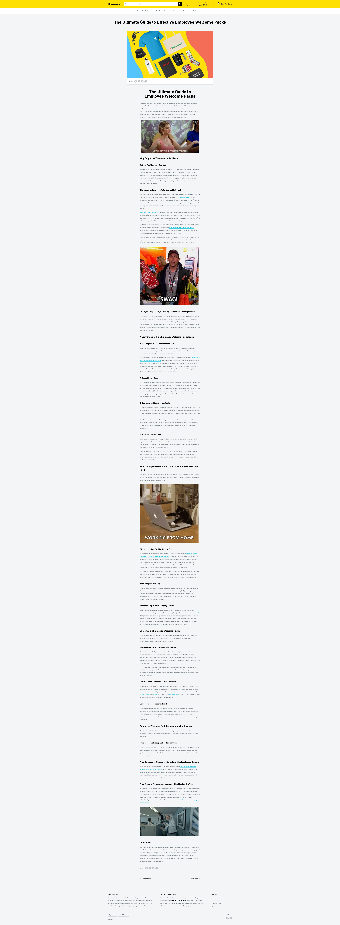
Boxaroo (185, 11)
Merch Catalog (173, 11)
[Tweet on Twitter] (142, 81)
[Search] (180, 4)
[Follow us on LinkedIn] (231, 918)
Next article (194, 879)
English (111, 915)
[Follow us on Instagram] (227, 918)
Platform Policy (216, 903)
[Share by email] (145, 81)
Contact (195, 11)
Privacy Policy (216, 901)
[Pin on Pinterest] (139, 81)
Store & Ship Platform (144, 11)
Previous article (146, 879)
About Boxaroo (216, 898)
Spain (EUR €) (122, 915)
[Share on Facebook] (135, 81)
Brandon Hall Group (184, 197)
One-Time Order (161, 11)
